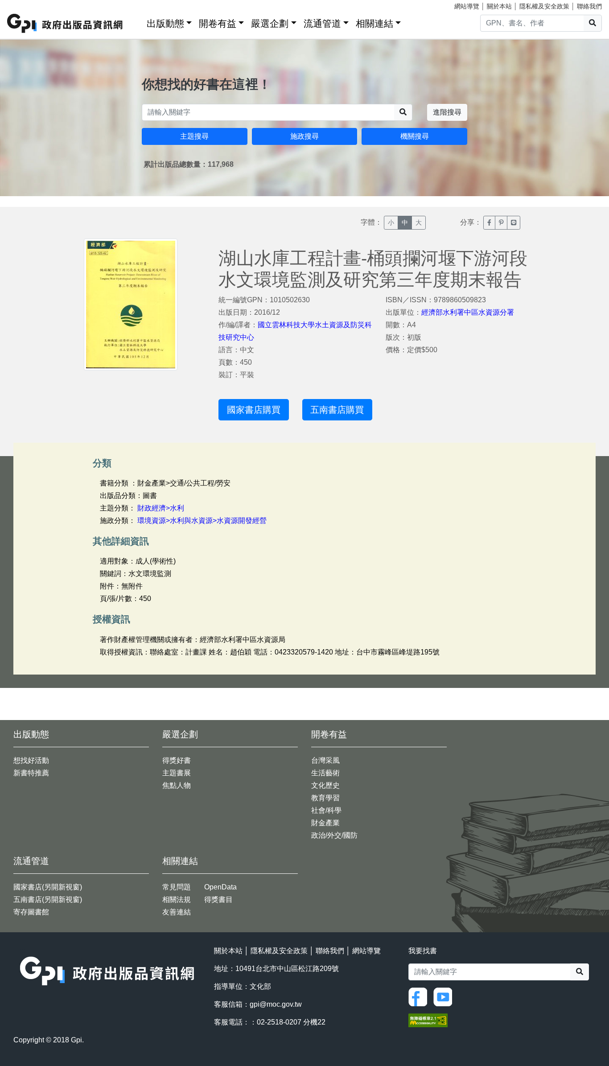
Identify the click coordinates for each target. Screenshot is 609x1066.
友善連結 (176, 912)
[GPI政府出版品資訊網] (65, 23)
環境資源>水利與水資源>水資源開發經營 (202, 520)
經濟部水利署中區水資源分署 (467, 312)
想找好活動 (31, 760)
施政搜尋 (304, 136)
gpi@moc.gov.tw (276, 1004)
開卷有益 (217, 23)
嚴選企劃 (269, 23)
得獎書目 (218, 899)
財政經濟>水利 (160, 508)
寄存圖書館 (31, 912)
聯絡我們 (589, 6)
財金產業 (325, 823)
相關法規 (176, 899)
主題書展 (176, 773)
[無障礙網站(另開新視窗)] (428, 1019)
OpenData (220, 887)
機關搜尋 (414, 136)
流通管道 (322, 23)
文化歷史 (325, 785)
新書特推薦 (31, 773)
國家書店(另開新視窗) (47, 887)
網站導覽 (466, 6)
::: (137, 21)
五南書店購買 (337, 410)
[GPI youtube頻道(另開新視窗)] (445, 996)
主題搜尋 (194, 136)
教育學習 (325, 798)
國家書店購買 (253, 410)
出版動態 (165, 23)
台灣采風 (325, 760)
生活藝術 (325, 773)
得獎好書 (176, 760)
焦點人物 (176, 785)
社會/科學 (326, 810)
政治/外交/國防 (334, 835)
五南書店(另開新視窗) (47, 899)
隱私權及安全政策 (544, 6)
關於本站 (499, 6)
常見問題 (176, 887)
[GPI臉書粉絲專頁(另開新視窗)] (420, 996)
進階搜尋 (447, 112)
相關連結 (374, 23)
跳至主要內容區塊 (25, 4)
